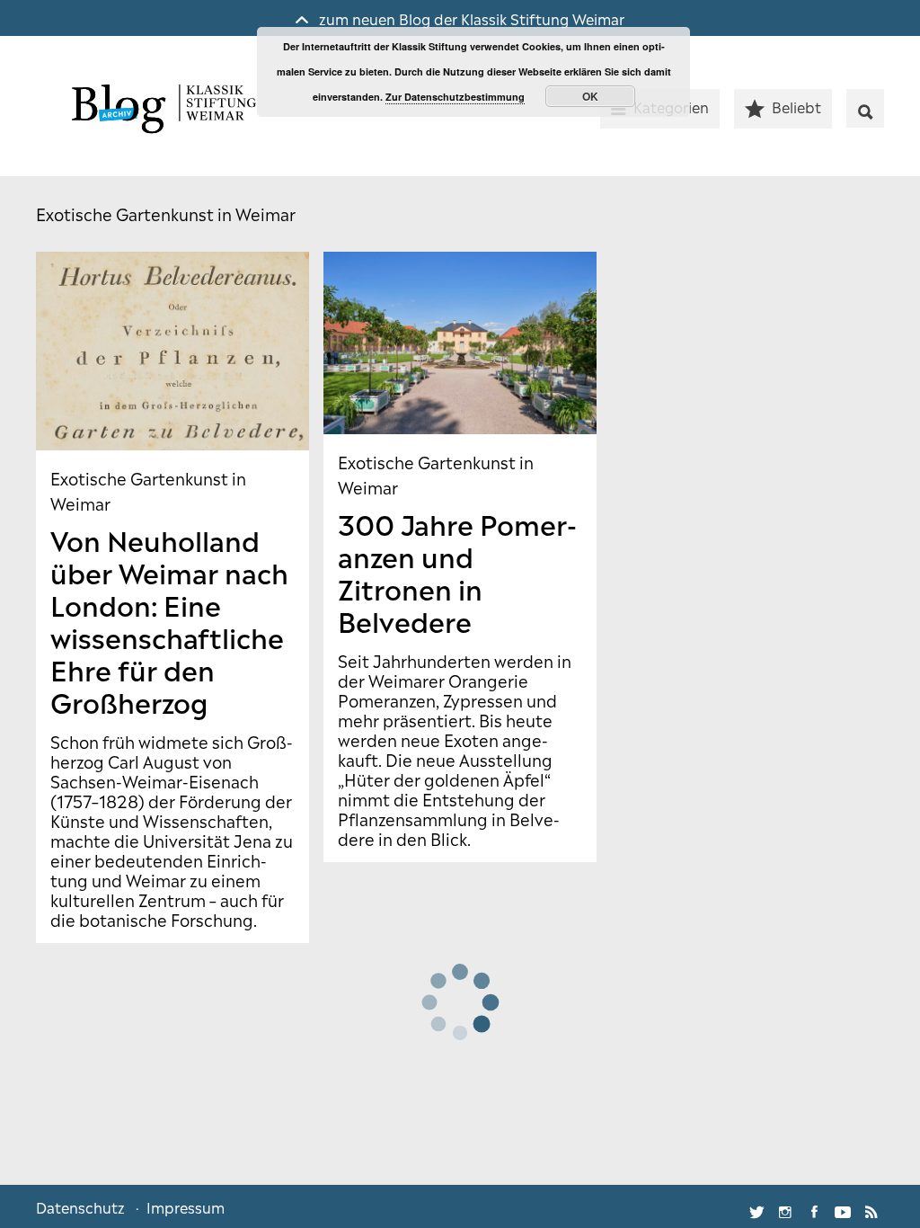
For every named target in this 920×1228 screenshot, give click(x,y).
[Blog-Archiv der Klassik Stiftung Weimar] (161, 110)
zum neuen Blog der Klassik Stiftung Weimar (469, 18)
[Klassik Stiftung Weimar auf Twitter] (756, 1206)
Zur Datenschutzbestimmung (455, 96)
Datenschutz (80, 1206)
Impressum (185, 1206)
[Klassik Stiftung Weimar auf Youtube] (842, 1206)
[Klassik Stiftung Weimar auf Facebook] (814, 1206)
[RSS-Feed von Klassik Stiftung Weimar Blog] (871, 1206)
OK (590, 96)
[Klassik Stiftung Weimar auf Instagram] (785, 1206)
